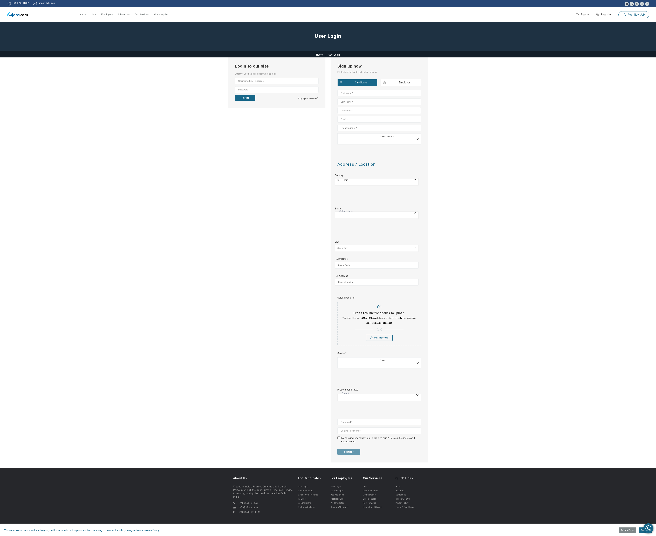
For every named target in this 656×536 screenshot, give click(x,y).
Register (605, 14)
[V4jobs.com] (17, 14)
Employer (404, 82)
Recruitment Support (372, 507)
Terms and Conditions (398, 438)
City (337, 242)
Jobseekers (124, 14)
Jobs (94, 14)
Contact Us (400, 495)
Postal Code (341, 259)
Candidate (361, 82)
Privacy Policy (348, 441)
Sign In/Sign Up (402, 499)
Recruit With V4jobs (340, 507)
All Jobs (302, 499)
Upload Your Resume (308, 495)
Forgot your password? (308, 98)
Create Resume (305, 490)
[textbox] (375, 213)
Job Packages (337, 495)
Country (339, 175)
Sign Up (349, 452)
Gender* (341, 353)
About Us (399, 490)
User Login (303, 486)
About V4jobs (160, 14)
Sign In (584, 14)
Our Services (142, 14)
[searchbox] (400, 137)
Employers (107, 14)
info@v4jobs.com (47, 3)
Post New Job (636, 14)
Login (245, 98)
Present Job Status (347, 389)
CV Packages (337, 490)
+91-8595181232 (21, 3)
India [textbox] (345, 180)
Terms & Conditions (404, 507)
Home (83, 14)
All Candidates (337, 503)
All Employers (304, 503)
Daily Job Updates (306, 507)
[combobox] (379, 138)
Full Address (341, 276)
